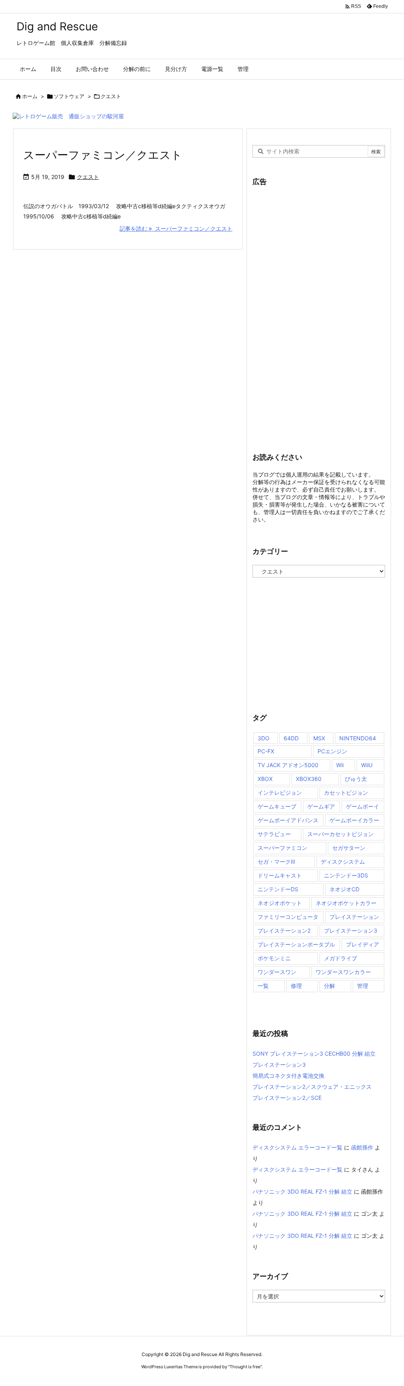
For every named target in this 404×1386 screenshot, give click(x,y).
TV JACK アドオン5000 (288, 765)
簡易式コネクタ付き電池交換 (288, 1075)
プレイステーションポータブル (296, 944)
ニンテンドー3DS (346, 875)
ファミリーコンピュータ (288, 916)
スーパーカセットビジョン (340, 834)
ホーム (29, 96)
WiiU (366, 765)
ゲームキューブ (277, 806)
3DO (263, 738)
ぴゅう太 (356, 778)
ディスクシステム (343, 861)
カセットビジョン (346, 792)
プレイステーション (354, 916)
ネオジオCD (344, 889)
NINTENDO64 (357, 738)
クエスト (88, 176)
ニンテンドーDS (278, 889)
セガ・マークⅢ (276, 861)
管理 (362, 985)
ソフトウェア (69, 96)
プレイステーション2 (284, 930)
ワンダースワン (277, 972)
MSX (319, 738)
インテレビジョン (280, 792)
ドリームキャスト (280, 875)
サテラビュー (274, 834)
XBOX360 (309, 778)
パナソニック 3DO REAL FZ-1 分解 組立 (302, 1191)
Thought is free (245, 1366)
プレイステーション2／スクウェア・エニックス (312, 1086)
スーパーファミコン (282, 847)
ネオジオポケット (280, 903)
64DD (291, 738)
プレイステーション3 (350, 930)
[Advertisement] (311, 314)
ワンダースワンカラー (343, 972)
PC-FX (266, 751)
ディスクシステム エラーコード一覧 (297, 1147)
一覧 (263, 985)
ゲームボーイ (362, 806)
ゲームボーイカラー (354, 820)
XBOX (265, 778)
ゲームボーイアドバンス (288, 820)
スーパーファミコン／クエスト (102, 155)
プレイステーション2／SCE (287, 1097)
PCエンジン (332, 751)
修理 (296, 985)
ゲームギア (321, 806)
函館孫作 (362, 1147)
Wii (340, 765)
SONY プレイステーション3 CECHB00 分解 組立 (314, 1053)
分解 (329, 985)
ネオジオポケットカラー (346, 903)
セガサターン (348, 847)
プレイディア (362, 944)
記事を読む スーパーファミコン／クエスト (176, 228)
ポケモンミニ (274, 958)
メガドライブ (340, 958)
